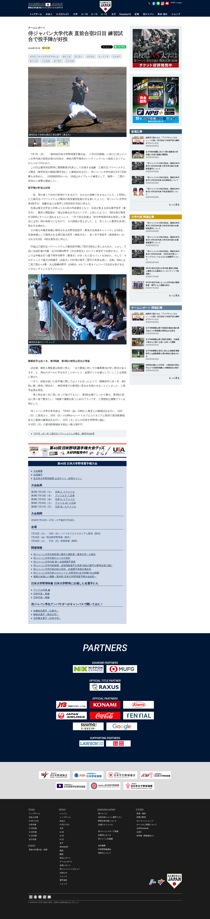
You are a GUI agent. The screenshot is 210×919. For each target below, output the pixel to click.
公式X (139, 832)
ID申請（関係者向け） (146, 836)
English (179, 3)
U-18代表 (33, 828)
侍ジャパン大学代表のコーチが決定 (51, 558)
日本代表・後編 (41, 597)
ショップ (63, 884)
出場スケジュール (105, 825)
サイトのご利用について (147, 825)
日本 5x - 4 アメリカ (65, 506)
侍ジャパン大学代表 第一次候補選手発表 (54, 561)
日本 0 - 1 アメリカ (65, 499)
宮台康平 (117, 56)
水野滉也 (91, 56)
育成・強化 (141, 813)
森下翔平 (58, 61)
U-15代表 (33, 832)
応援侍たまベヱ (104, 835)
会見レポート (65, 865)
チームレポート (66, 862)
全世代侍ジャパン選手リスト (110, 817)
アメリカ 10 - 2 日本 (65, 503)
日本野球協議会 (104, 849)
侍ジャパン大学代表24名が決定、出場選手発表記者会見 (62, 569)
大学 (61, 828)
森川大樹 (34, 61)
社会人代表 (33, 817)
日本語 (172, 2)
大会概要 (38, 471)
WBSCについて (104, 853)
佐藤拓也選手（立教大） (46, 610)
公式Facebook (143, 828)
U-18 (62, 832)
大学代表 (32, 825)
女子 (61, 843)
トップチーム (34, 813)
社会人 (62, 821)
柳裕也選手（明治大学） (46, 614)
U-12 (62, 839)
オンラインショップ (145, 821)
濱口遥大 (79, 56)
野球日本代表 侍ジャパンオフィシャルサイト (46, 6)
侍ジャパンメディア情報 (108, 831)
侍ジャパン (102, 813)
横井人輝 (67, 56)
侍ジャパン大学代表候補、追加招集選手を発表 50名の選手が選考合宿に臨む (73, 565)
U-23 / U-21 (34, 821)
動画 (61, 854)
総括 (61, 850)
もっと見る (174, 204)
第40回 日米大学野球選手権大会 (44, 56)
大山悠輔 (46, 61)
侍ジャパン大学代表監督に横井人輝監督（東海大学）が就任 (64, 554)
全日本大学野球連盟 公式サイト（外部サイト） (57, 478)
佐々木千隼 (104, 56)
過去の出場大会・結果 (38, 850)
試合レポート (65, 858)
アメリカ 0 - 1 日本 (65, 495)
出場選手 (38, 474)
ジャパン (63, 813)
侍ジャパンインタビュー (70, 869)
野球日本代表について (107, 821)
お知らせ (63, 873)
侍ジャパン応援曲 (105, 839)
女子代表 (32, 839)
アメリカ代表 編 (41, 590)
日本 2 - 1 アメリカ (65, 492)
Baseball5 (64, 847)
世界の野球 (141, 817)
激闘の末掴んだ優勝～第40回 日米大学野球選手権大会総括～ (64, 576)
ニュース (63, 876)
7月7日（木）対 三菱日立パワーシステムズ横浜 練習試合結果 (64, 433)
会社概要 (101, 845)
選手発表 (63, 880)
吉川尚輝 (70, 61)
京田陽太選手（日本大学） (47, 618)
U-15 (62, 836)
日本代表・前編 (41, 593)
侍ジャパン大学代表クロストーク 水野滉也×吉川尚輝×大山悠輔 (66, 572)
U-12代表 (33, 836)
